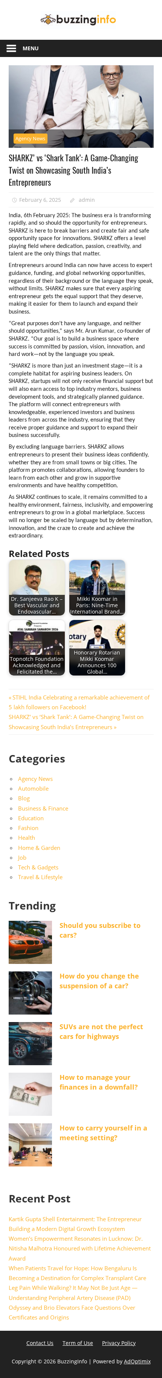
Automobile (33, 788)
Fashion (28, 828)
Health (26, 837)
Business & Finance (43, 808)
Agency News (30, 138)
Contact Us (39, 1342)
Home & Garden (39, 847)
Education (31, 818)
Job (22, 857)
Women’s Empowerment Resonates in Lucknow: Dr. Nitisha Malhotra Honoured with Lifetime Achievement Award (80, 1248)
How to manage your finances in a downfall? (99, 1082)
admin (87, 199)
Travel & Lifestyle (40, 877)
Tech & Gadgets (38, 867)
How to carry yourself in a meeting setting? (103, 1132)
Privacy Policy (119, 1342)
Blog (24, 798)
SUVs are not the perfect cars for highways (101, 1031)
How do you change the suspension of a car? (99, 980)
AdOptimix (137, 1361)
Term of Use (78, 1342)
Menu (31, 48)
